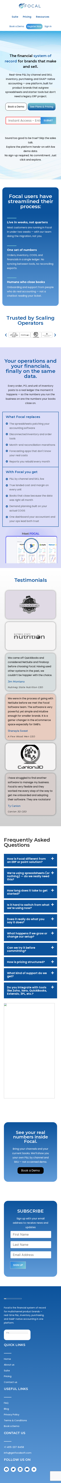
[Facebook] (6, 1469)
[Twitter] (13, 1469)
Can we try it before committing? (21, 949)
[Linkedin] (20, 1469)
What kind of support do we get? (27, 974)
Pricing (27, 17)
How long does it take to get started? (27, 892)
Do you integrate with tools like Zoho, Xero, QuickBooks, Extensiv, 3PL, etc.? (27, 990)
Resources (42, 17)
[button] (6, 335)
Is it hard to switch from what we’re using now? (28, 906)
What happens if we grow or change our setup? (27, 934)
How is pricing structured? (26, 962)
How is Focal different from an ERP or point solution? (26, 860)
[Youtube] (27, 1469)
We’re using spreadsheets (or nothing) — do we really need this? (28, 876)
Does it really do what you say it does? (25, 920)
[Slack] (33, 1469)
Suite (15, 17)
